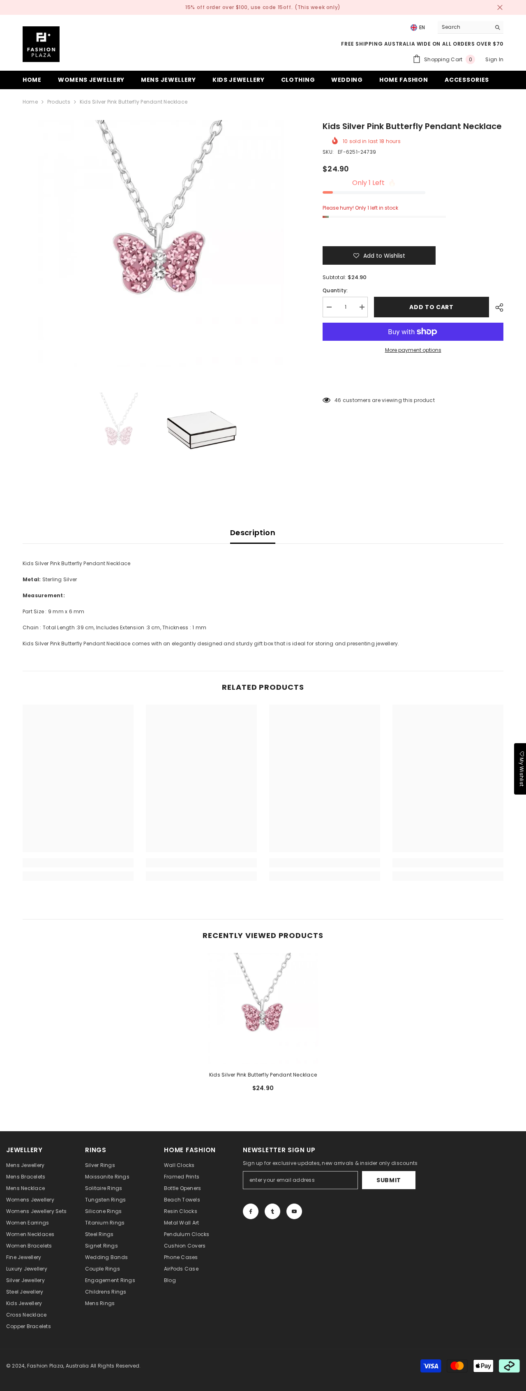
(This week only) (318, 7)
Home (30, 101)
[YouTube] (294, 1211)
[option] (160, 243)
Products (58, 101)
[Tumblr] (272, 1211)
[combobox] (464, 27)
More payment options (413, 350)
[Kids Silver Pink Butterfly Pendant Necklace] (263, 1008)
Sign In (494, 59)
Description (252, 532)
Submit (388, 1180)
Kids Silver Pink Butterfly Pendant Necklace (263, 1074)
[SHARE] (496, 307)
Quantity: (335, 290)
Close (499, 7)
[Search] (470, 27)
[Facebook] (250, 1211)
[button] (379, 255)
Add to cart (431, 307)
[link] (78, 862)
